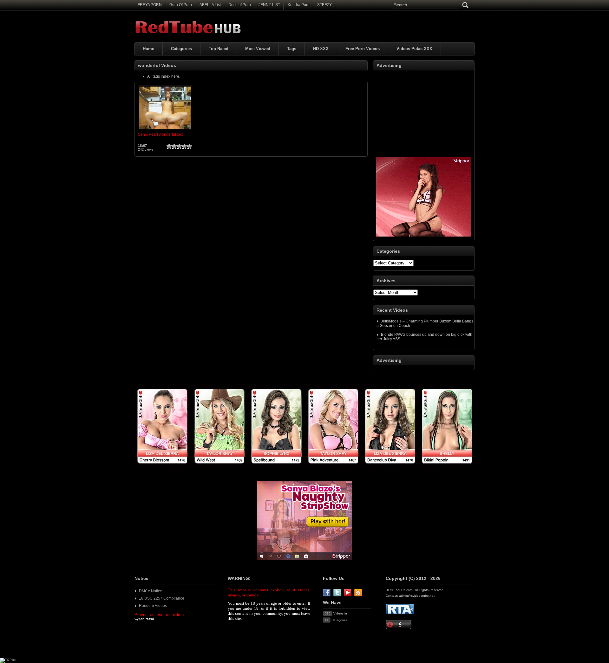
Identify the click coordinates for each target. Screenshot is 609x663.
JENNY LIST (269, 5)
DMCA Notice (150, 591)
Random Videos (153, 605)
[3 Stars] (179, 146)
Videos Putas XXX (414, 48)
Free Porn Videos (362, 48)
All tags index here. (163, 76)
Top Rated (218, 48)
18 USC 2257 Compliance (161, 598)
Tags (291, 48)
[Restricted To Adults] (400, 613)
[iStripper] (304, 467)
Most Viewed (257, 48)
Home (148, 48)
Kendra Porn (299, 5)
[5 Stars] (189, 146)
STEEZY (324, 5)
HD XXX (321, 48)
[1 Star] (169, 146)
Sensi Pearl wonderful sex (160, 134)
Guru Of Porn (180, 5)
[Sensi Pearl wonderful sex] (165, 130)
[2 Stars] (174, 146)
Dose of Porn (239, 5)
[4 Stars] (184, 146)
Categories (181, 48)
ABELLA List (210, 5)
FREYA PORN (150, 5)
